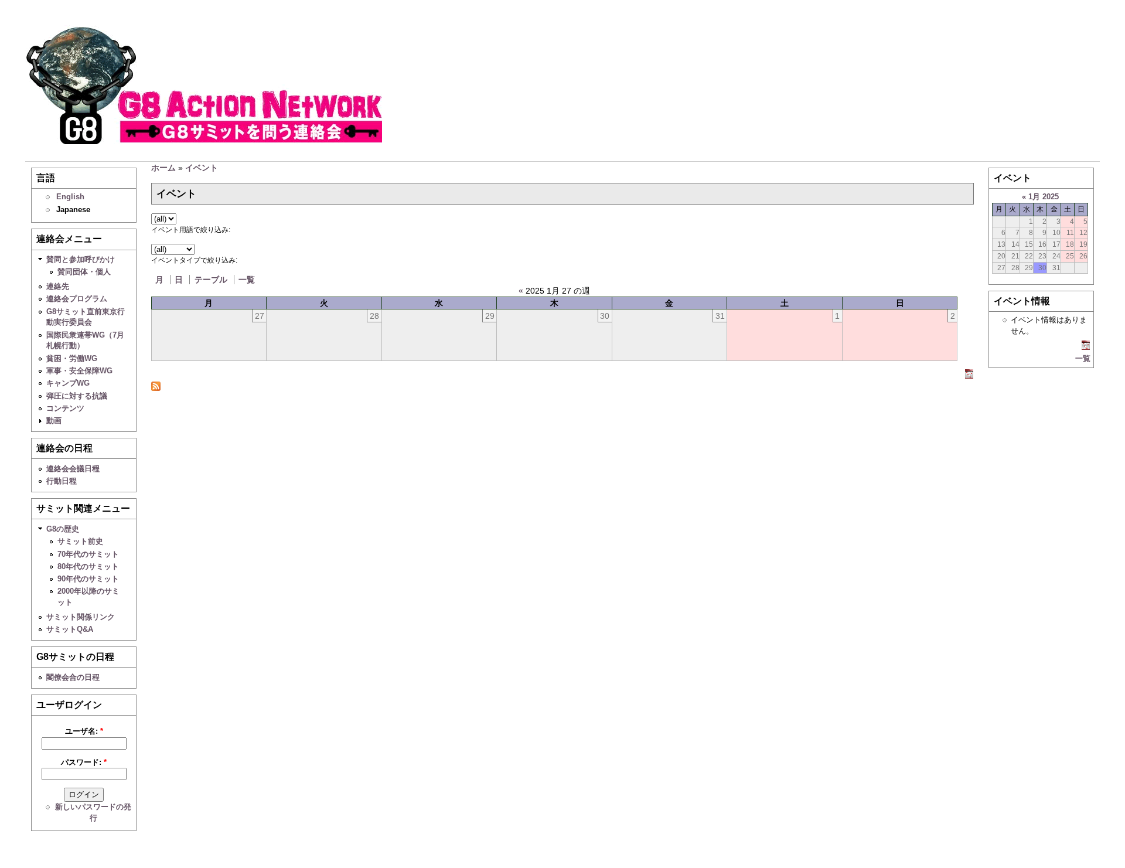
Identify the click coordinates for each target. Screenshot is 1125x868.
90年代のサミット (88, 578)
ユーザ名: (84, 731)
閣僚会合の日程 (73, 677)
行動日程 (61, 480)
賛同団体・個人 (84, 271)
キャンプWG (68, 383)
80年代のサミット (88, 566)
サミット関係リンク (80, 616)
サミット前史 (80, 541)
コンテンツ (65, 408)
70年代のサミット (88, 554)
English (70, 196)
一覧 (246, 279)
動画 (54, 420)
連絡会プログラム (76, 298)
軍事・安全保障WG (79, 370)
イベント (201, 167)
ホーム (163, 167)
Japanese (73, 209)
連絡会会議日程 (73, 468)
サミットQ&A (69, 629)
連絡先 (57, 286)
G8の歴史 (62, 529)
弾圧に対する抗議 (76, 396)
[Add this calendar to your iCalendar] (969, 375)
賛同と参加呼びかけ (80, 259)
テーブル (211, 279)
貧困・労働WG (71, 358)
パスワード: (84, 762)
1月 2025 (1043, 196)
